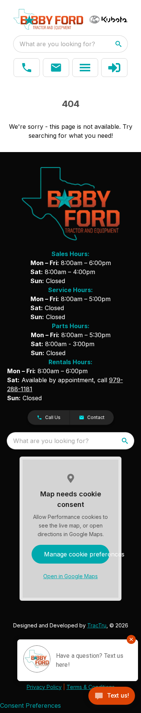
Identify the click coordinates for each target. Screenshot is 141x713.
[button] (27, 67)
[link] (114, 67)
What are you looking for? (57, 44)
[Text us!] (111, 696)
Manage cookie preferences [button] (77, 554)
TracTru (96, 625)
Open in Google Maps (70, 576)
